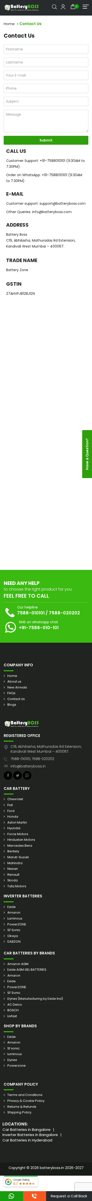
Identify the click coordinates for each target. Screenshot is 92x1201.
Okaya (12, 936)
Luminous (14, 918)
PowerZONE (16, 924)
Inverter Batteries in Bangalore (30, 1134)
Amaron (13, 912)
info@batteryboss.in (28, 766)
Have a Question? (87, 454)
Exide (11, 907)
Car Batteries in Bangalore (26, 1129)
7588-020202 (64, 613)
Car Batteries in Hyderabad (27, 1140)
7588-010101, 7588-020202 (32, 758)
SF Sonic (13, 930)
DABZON (14, 941)
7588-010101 (31, 613)
